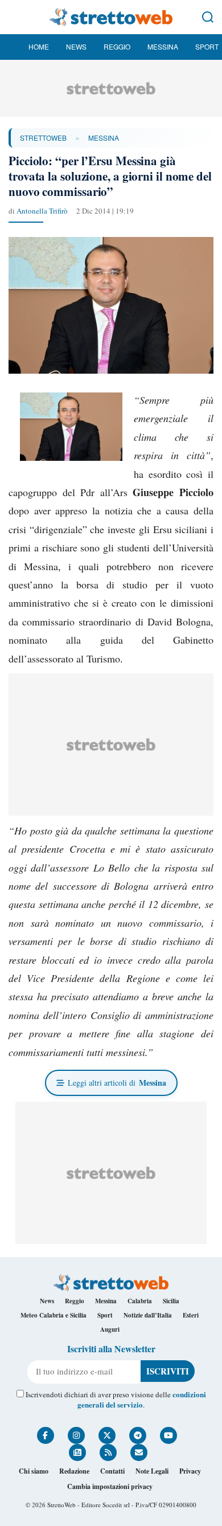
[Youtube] (168, 1435)
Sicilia (171, 1301)
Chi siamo (33, 1471)
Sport (207, 46)
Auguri (110, 1329)
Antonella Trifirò (42, 211)
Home (38, 46)
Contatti (112, 1471)
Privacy (190, 1471)
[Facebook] (45, 1435)
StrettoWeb (43, 137)
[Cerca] (207, 17)
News (76, 46)
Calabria (140, 1301)
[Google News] (77, 1452)
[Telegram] (137, 1435)
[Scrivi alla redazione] (138, 1452)
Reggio (117, 46)
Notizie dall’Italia (148, 1315)
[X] (107, 1435)
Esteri (191, 1315)
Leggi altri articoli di (117, 1083)
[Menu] (14, 17)
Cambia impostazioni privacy (110, 1486)
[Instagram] (76, 1435)
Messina (162, 46)
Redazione (74, 1471)
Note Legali (151, 1471)
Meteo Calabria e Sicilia (53, 1315)
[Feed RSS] (108, 1452)
